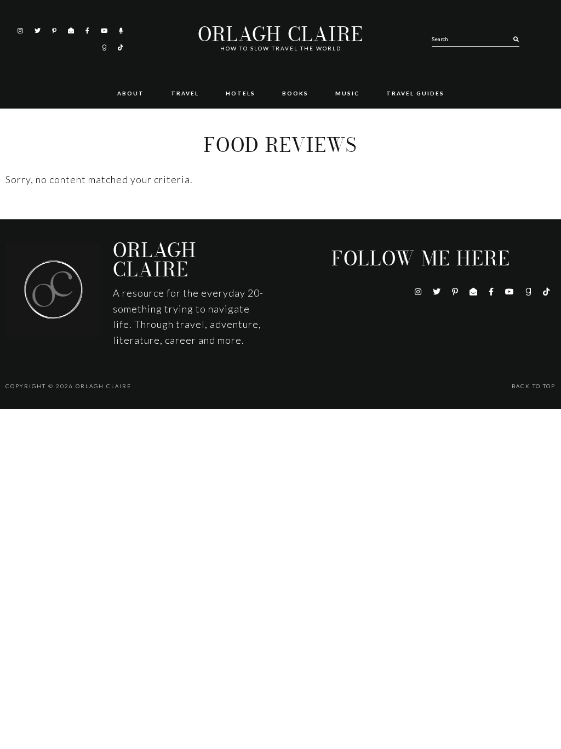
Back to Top (534, 386)
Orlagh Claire (280, 35)
